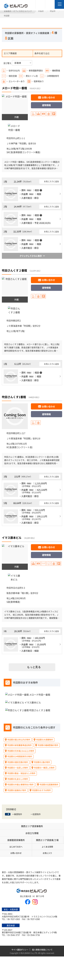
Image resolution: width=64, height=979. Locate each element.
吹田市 (52, 11)
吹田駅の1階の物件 (42, 762)
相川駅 (25, 592)
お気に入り (47, 853)
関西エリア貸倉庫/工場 (47, 840)
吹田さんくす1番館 (14, 397)
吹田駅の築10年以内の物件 (18, 739)
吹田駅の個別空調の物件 (17, 762)
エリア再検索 (10, 53)
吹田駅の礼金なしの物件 (17, 779)
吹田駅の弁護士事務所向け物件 (20, 784)
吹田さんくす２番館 (14, 270)
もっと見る (34, 667)
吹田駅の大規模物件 (44, 739)
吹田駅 (23, 143)
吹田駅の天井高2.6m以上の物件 (20, 751)
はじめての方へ (16, 846)
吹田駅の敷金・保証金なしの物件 (21, 773)
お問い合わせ (48, 97)
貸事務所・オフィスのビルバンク (18, 11)
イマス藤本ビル (11, 538)
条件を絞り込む (42, 53)
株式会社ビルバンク (32, 891)
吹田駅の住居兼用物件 (49, 784)
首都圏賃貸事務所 (16, 840)
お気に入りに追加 (51, 181)
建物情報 (46, 105)
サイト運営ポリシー (19, 949)
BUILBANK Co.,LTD (29, 953)
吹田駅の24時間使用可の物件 (19, 756)
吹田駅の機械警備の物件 (48, 745)
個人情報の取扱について (42, 949)
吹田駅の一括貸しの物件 (17, 767)
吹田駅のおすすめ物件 (41, 790)
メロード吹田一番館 (14, 88)
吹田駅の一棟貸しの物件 (44, 767)
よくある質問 (47, 846)
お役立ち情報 (32, 833)
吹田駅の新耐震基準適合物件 (19, 745)
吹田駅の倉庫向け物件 (16, 790)
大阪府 (41, 11)
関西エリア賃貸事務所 (32, 826)
